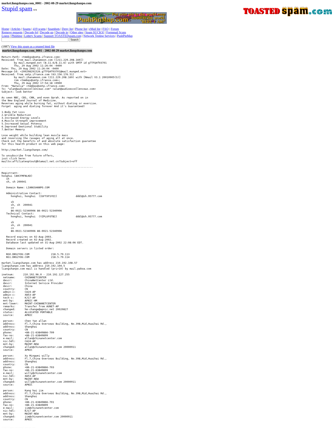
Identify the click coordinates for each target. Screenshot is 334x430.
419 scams (39, 29)
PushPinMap (125, 36)
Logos (5, 36)
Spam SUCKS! (94, 32)
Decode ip (61, 32)
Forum (115, 29)
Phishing (16, 36)
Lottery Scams (33, 36)
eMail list (94, 29)
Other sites (76, 32)
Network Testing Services (99, 36)
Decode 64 (31, 32)
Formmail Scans (116, 32)
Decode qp (46, 32)
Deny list (67, 29)
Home (5, 29)
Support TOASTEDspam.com (62, 36)
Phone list (81, 29)
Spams (27, 29)
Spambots (54, 29)
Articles (15, 29)
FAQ (105, 29)
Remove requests (12, 32)
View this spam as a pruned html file (32, 46)
